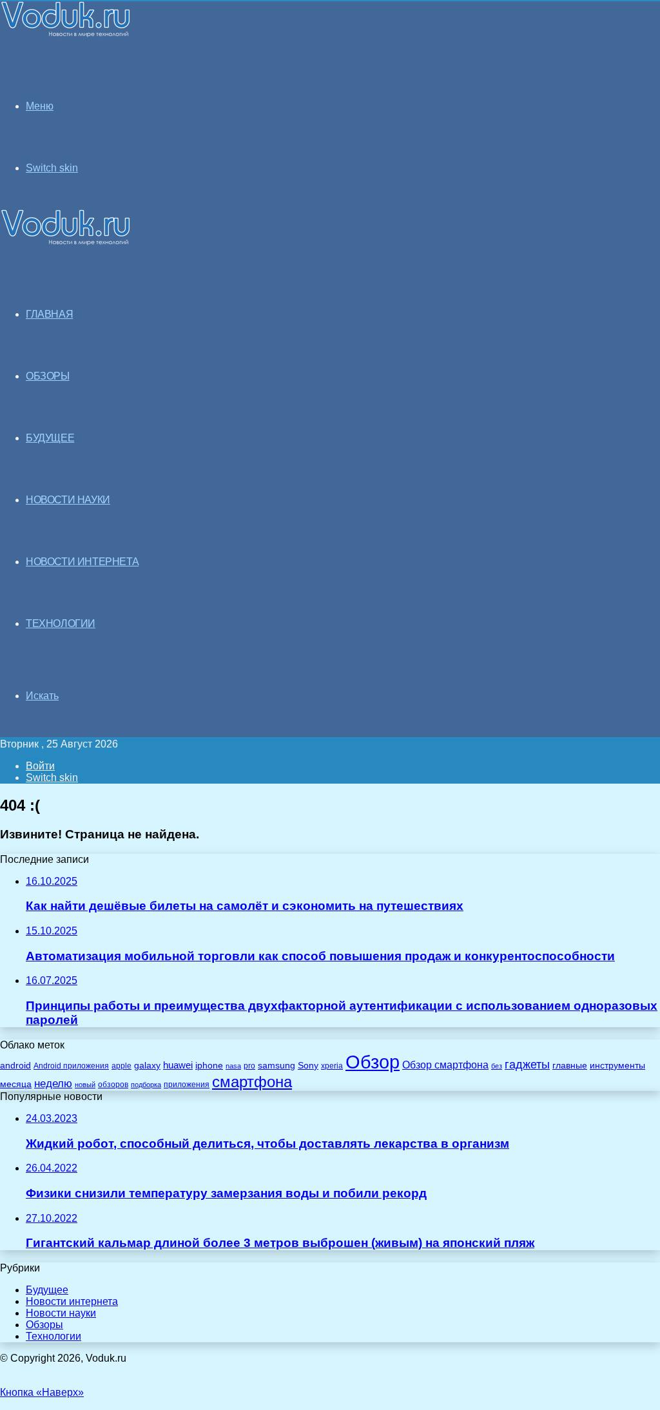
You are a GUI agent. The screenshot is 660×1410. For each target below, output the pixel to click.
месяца (16, 1084)
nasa (233, 1066)
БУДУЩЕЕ (50, 437)
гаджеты (527, 1064)
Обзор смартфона (445, 1064)
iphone (209, 1065)
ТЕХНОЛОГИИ (60, 623)
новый (85, 1084)
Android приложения (71, 1065)
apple (121, 1065)
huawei (178, 1065)
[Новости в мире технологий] (65, 33)
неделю (53, 1083)
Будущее (47, 1289)
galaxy (147, 1065)
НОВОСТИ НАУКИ (68, 499)
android (15, 1065)
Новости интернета (82, 561)
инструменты (617, 1065)
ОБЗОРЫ (48, 376)
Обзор (372, 1061)
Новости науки (61, 1313)
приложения (186, 1084)
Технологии (53, 1336)
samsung (276, 1065)
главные (569, 1065)
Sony (308, 1065)
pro (249, 1065)
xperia (332, 1065)
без (496, 1066)
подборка (146, 1084)
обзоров (113, 1084)
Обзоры (44, 1324)
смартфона (252, 1081)
